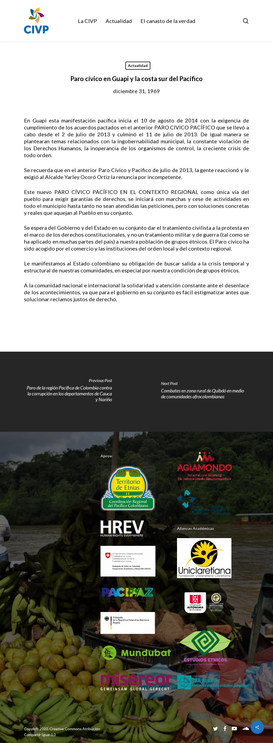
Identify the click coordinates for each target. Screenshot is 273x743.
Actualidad (138, 65)
